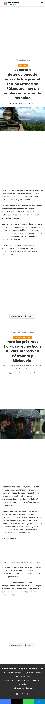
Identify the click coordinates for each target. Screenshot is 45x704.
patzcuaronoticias (16, 103)
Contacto (29, 688)
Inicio (19, 60)
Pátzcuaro (26, 60)
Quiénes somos (18, 688)
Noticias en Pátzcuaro (23, 316)
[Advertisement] (22, 31)
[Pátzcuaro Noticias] (11, 3)
